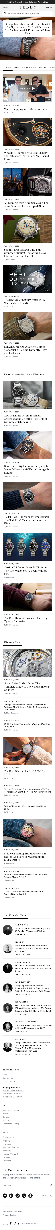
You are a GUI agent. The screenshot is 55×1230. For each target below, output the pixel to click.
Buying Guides (29, 67)
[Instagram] (17, 1195)
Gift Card (7, 1120)
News (16, 67)
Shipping (6, 1140)
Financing (7, 1144)
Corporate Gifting (11, 1123)
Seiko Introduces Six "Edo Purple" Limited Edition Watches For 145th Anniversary (31, 948)
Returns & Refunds (11, 1147)
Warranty (7, 1150)
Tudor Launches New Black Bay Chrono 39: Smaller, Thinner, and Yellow (33, 929)
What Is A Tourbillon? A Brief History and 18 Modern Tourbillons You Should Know (33, 968)
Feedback (7, 1160)
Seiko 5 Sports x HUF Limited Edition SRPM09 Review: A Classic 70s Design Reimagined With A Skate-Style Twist (33, 1008)
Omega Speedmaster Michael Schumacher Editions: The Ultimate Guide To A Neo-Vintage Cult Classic (32, 988)
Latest (8, 67)
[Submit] (51, 1185)
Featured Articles (14, 374)
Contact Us (8, 1078)
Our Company (9, 1137)
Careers (6, 1157)
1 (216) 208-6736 (10, 1081)
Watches (7, 1113)
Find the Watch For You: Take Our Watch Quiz (27, 2)
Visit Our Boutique (11, 1110)
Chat (5, 1074)
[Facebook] (11, 1195)
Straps (6, 1117)
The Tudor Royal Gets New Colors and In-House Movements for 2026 (33, 1026)
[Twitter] (24, 1195)
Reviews (43, 67)
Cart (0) (48, 7)
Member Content (10, 1154)
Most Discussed (36, 374)
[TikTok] (30, 1195)
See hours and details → (13, 1090)
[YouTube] (5, 1195)
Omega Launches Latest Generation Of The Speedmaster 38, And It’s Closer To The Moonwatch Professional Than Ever (32, 1046)
